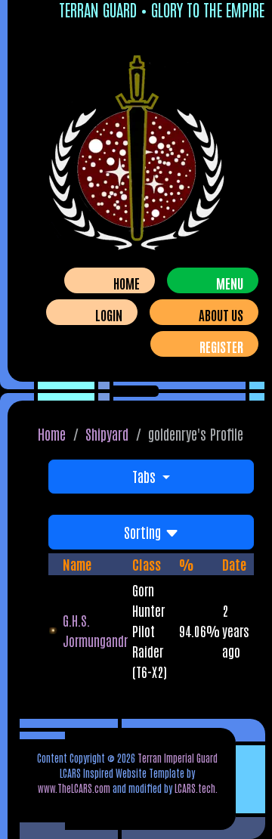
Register (221, 346)
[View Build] (55, 630)
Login (108, 314)
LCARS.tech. (196, 787)
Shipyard (106, 433)
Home (126, 282)
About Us (221, 314)
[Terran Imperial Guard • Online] (136, 156)
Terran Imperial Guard (178, 757)
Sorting (144, 531)
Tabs (145, 475)
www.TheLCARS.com (74, 787)
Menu (229, 282)
